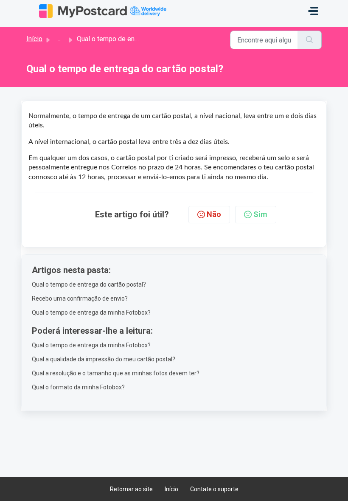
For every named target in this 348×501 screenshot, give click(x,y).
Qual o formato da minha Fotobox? (78, 387)
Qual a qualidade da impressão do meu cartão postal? (103, 359)
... (60, 39)
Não (214, 214)
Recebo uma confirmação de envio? (80, 298)
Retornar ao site (131, 489)
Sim (260, 214)
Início (34, 39)
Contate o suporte (214, 489)
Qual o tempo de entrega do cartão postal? (89, 284)
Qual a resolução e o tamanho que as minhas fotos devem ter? (115, 373)
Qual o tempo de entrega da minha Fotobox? (91, 312)
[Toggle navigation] (313, 11)
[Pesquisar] (309, 40)
